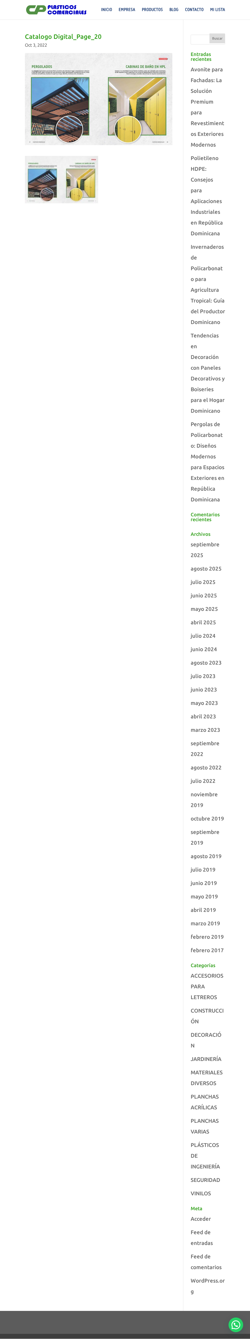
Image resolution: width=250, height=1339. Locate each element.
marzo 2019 (205, 923)
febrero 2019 (207, 937)
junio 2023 (204, 689)
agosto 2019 (206, 856)
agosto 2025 (206, 568)
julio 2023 (203, 676)
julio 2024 (203, 636)
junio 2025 (204, 595)
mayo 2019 (204, 896)
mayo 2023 (204, 703)
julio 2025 (203, 582)
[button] (236, 1324)
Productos (152, 10)
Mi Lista (217, 10)
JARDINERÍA (206, 1059)
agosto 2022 (206, 767)
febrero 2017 (207, 950)
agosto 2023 (206, 662)
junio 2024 (204, 649)
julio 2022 (203, 781)
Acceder (201, 1219)
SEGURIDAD (205, 1180)
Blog (173, 10)
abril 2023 (203, 716)
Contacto (194, 10)
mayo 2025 (204, 609)
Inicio (106, 10)
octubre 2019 (207, 818)
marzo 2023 (205, 730)
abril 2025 (203, 622)
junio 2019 (204, 883)
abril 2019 (203, 910)
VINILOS (201, 1193)
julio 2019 (203, 869)
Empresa (127, 10)
